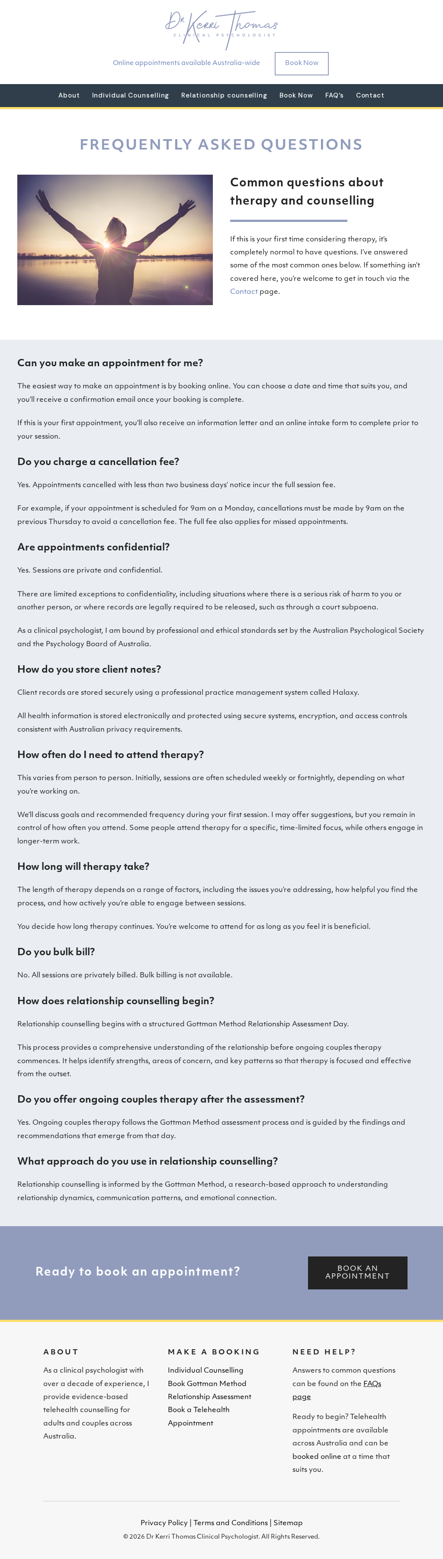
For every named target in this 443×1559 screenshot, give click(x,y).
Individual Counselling (206, 1370)
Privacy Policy (164, 1523)
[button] (358, 1272)
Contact (245, 292)
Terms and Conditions (230, 1523)
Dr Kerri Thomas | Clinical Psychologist (221, 30)
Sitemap (288, 1523)
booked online (316, 1457)
